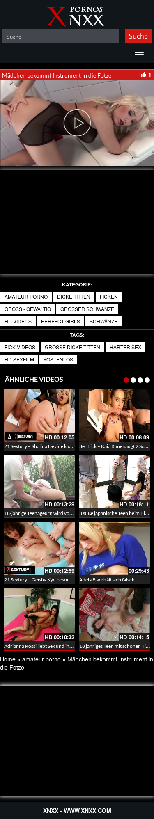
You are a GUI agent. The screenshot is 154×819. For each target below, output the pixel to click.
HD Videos (18, 321)
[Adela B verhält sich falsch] (114, 548)
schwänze (103, 321)
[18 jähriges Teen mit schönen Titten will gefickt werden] (114, 614)
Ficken (109, 296)
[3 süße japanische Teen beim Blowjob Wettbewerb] (114, 481)
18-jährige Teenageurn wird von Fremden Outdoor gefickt (66, 513)
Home (8, 659)
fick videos (20, 346)
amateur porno (26, 296)
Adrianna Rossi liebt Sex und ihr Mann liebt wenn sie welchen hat (72, 646)
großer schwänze (87, 308)
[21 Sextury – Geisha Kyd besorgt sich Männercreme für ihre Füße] (39, 548)
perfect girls (60, 321)
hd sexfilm (19, 359)
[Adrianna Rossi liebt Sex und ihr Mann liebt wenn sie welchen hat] (39, 614)
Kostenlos (58, 359)
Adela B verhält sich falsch (107, 580)
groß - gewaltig (28, 308)
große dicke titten (72, 346)
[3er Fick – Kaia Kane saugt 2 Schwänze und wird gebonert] (114, 415)
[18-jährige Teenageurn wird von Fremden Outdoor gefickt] (39, 481)
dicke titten (73, 296)
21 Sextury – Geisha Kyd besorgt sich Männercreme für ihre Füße (73, 580)
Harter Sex (125, 346)
